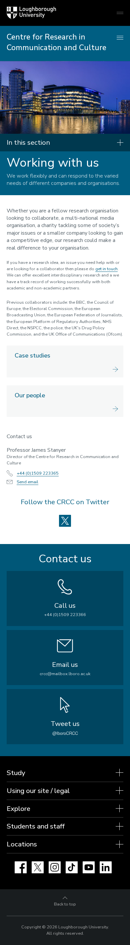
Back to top (65, 904)
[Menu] (120, 38)
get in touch (106, 269)
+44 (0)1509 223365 (38, 473)
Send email (27, 482)
